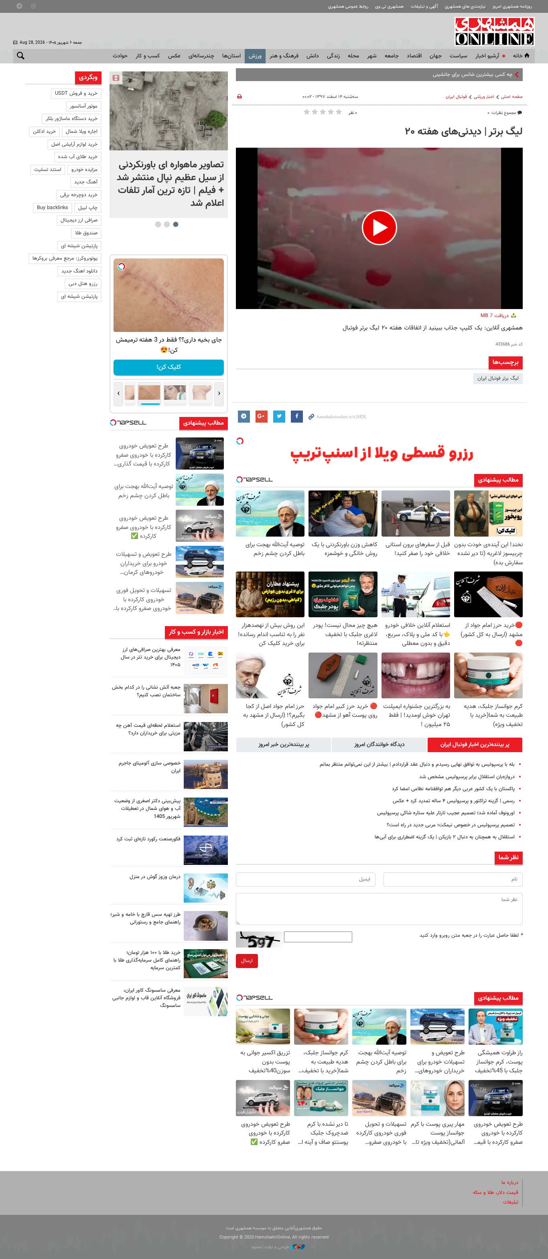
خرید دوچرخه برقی (78, 195)
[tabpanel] (169, 144)
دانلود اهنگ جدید (79, 271)
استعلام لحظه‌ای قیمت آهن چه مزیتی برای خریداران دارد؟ (148, 729)
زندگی (333, 56)
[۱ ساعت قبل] (169, 111)
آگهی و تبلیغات (424, 6)
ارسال (247, 961)
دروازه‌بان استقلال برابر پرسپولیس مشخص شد (467, 777)
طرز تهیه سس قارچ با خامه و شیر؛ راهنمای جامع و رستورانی (145, 918)
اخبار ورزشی (484, 97)
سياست (458, 56)
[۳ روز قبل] (206, 925)
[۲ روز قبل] (206, 736)
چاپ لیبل (87, 208)
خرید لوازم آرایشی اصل (74, 144)
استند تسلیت (47, 170)
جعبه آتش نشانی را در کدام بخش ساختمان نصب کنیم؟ (146, 691)
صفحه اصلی (512, 97)
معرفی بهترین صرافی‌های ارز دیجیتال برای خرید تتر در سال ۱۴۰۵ (151, 657)
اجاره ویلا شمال (81, 132)
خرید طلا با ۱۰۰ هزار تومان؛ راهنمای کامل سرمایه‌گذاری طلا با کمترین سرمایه (147, 960)
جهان (436, 56)
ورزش (255, 56)
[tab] (475, 745)
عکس (174, 56)
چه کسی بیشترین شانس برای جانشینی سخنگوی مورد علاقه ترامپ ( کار (439, 75)
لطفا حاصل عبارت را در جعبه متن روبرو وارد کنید (471, 936)
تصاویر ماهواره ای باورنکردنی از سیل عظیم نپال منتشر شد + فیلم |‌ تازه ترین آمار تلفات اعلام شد (170, 184)
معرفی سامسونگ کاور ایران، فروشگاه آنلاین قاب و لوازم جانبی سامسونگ (146, 998)
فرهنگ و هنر (284, 56)
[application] (379, 228)
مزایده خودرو (84, 170)
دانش (312, 56)
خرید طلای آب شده (77, 157)
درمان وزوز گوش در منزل (155, 877)
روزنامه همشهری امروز (512, 6)
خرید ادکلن (44, 132)
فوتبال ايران (456, 97)
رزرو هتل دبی (83, 284)
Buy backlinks (52, 208)
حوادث (120, 56)
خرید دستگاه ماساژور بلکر (71, 119)
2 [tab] (166, 224)
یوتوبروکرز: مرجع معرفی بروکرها (64, 258)
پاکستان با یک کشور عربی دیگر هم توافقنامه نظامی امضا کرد (453, 789)
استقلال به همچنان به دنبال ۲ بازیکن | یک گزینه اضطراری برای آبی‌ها (445, 837)
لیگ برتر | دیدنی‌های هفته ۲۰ (464, 132)
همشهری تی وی (389, 6)
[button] (379, 227)
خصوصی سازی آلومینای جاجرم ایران (150, 767)
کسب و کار (148, 56)
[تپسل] (240, 441)
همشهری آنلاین (491, 31)
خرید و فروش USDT (76, 93)
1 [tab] (175, 224)
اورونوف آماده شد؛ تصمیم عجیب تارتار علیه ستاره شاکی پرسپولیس (446, 813)
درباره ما (509, 1183)
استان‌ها (231, 56)
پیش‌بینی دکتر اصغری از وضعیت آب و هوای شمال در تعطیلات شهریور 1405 (147, 808)
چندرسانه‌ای (201, 56)
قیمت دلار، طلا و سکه (495, 1193)
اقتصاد (414, 56)
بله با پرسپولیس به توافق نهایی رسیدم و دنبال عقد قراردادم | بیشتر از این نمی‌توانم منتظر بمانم (417, 765)
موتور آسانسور (83, 106)
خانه (518, 56)
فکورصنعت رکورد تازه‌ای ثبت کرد (148, 839)
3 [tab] (157, 224)
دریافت (495, 316)
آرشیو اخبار (487, 56)
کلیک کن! (168, 367)
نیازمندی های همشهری (465, 6)
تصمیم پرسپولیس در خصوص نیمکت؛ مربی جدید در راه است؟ (451, 825)
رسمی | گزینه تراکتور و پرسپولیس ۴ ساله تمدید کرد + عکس (454, 801)
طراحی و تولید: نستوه (271, 1247)
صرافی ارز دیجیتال (79, 220)
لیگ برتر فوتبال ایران (498, 378)
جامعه (392, 56)
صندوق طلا (86, 233)
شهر (372, 56)
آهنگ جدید (85, 182)
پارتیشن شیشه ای (79, 246)
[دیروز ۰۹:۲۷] (206, 660)
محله (353, 56)
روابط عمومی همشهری (348, 6)
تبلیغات (510, 1202)
